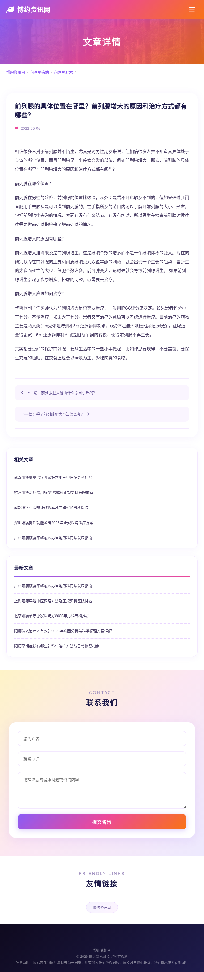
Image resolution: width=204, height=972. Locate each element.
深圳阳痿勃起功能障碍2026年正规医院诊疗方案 (53, 522)
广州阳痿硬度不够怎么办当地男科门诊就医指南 (53, 537)
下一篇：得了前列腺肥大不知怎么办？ (52, 414)
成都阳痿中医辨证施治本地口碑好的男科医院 (51, 507)
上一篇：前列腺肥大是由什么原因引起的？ (61, 392)
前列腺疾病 (39, 72)
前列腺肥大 (63, 72)
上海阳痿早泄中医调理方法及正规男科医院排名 (53, 600)
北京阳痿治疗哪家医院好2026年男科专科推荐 (52, 615)
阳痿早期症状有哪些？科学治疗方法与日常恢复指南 (57, 645)
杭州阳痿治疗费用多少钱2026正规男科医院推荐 (53, 492)
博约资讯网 (33, 9)
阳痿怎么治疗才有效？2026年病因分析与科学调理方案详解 (63, 630)
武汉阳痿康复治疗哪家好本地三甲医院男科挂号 (53, 477)
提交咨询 (102, 822)
